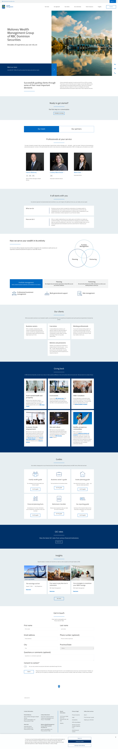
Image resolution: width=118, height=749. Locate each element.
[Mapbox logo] (27, 698)
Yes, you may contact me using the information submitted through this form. (45, 666)
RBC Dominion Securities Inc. (8, 1)
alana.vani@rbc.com (28, 727)
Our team (47, 6)
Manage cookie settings (79, 745)
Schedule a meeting (59, 113)
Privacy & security (76, 715)
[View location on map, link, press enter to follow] (59, 688)
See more (59, 598)
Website (61, 723)
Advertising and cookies (75, 731)
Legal (73, 717)
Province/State (65, 645)
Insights (99, 6)
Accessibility (74, 719)
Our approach (57, 6)
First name (28, 626)
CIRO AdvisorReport (76, 722)
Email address (29, 635)
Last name (64, 626)
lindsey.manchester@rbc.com (47, 718)
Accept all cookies (80, 741)
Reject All (80, 738)
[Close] (115, 737)
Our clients (67, 6)
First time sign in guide (89, 717)
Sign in (85, 715)
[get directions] (59, 686)
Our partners (77, 129)
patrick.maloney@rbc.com (29, 719)
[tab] (26, 283)
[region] (59, 688)
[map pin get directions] (59, 686)
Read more (59, 541)
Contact (111, 6)
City (25, 645)
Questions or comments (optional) (37, 652)
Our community (77, 6)
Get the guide (35, 489)
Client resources (89, 6)
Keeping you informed (88, 719)
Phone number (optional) (69, 635)
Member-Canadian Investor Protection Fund (76, 726)
